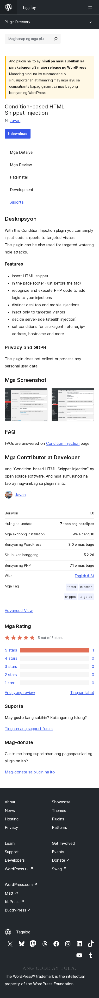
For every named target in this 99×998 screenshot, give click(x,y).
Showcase (61, 801)
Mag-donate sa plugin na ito (30, 772)
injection (86, 587)
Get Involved (63, 843)
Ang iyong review (20, 692)
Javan (15, 120)
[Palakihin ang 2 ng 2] (87, 394)
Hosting (12, 819)
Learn (10, 843)
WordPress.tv (19, 868)
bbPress (14, 901)
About (10, 801)
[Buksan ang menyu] (91, 7)
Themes (59, 810)
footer (72, 587)
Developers (15, 860)
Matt (11, 893)
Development (21, 189)
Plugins (58, 819)
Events (58, 851)
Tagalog (23, 932)
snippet (70, 597)
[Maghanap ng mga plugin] (56, 39)
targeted (86, 597)
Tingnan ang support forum (29, 728)
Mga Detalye (21, 152)
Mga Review (21, 164)
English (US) (84, 576)
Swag (59, 868)
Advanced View (19, 610)
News (10, 810)
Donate (61, 860)
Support (12, 851)
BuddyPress (18, 910)
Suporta (17, 202)
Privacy (11, 827)
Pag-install (19, 177)
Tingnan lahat (82, 692)
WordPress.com (21, 884)
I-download (17, 134)
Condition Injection (63, 443)
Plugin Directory (17, 22)
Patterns (59, 827)
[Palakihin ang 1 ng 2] (41, 394)
